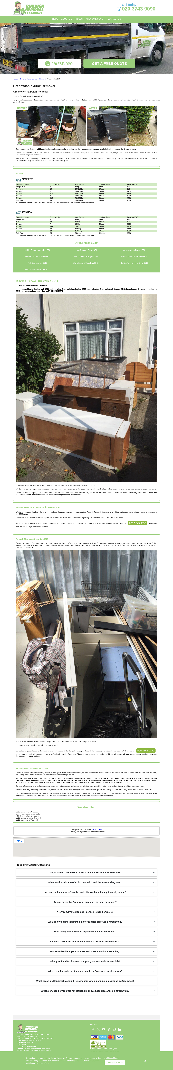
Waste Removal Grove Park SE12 (85, 263)
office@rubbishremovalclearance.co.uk (37, 1050)
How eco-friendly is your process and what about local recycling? (85, 951)
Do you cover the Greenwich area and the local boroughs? (85, 902)
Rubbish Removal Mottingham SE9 (37, 250)
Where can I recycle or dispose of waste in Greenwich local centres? (85, 971)
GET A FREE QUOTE (109, 64)
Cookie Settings (112, 1058)
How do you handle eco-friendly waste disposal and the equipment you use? (85, 892)
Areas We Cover (95, 19)
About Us (66, 19)
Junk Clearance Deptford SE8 (134, 250)
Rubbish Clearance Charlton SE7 (37, 257)
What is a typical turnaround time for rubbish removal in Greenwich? (85, 922)
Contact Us (114, 19)
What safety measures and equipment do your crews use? (85, 931)
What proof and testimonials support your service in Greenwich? (85, 961)
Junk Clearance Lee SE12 (37, 263)
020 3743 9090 (137, 523)
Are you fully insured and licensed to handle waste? (85, 912)
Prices (79, 19)
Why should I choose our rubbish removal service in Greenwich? (85, 872)
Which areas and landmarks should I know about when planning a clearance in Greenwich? (85, 981)
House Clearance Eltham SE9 (86, 250)
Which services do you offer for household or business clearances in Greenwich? (85, 991)
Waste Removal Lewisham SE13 (37, 269)
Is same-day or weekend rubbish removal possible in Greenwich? (85, 941)
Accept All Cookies (115, 1063)
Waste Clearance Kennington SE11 (134, 257)
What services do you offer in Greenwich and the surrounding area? (85, 882)
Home (55, 19)
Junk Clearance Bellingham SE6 (86, 257)
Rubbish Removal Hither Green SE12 (134, 263)
